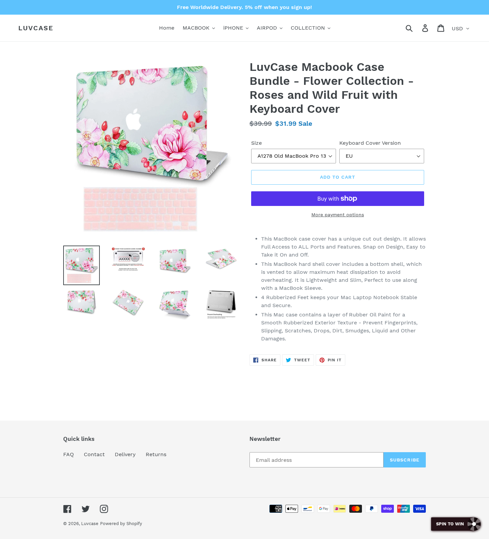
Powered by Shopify (121, 523)
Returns (156, 454)
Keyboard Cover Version (370, 143)
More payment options (337, 214)
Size (256, 143)
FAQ (68, 454)
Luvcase (36, 28)
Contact (94, 454)
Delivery (125, 454)
